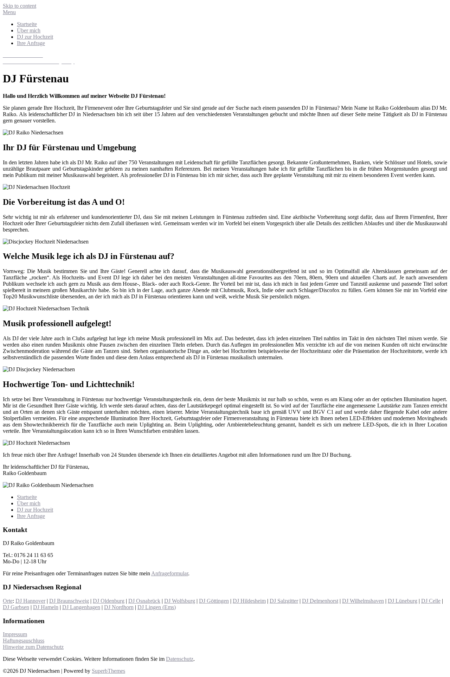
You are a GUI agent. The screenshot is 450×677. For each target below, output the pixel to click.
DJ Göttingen (214, 601)
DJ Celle (431, 601)
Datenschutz (179, 659)
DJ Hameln (45, 607)
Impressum (15, 634)
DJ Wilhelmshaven (363, 601)
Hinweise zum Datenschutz (33, 647)
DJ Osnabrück (144, 601)
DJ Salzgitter (284, 601)
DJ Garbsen (16, 607)
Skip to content (19, 6)
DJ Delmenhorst (320, 601)
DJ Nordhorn (119, 607)
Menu (9, 12)
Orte (8, 601)
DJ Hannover (30, 601)
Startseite (27, 24)
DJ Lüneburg (402, 601)
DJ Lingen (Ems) (156, 607)
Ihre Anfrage (31, 43)
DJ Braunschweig (69, 601)
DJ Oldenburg (108, 601)
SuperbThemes (108, 671)
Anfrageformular (169, 573)
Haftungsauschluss (23, 641)
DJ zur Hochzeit (35, 37)
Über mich (28, 30)
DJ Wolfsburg (179, 601)
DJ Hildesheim (249, 601)
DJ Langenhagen (81, 607)
